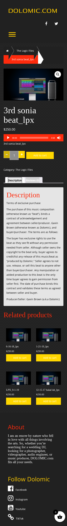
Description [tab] (15, 180)
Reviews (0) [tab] (32, 180)
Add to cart (40, 155)
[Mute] (59, 138)
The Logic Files (25, 50)
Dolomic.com (33, 10)
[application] (33, 137)
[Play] (8, 138)
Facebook (20, 489)
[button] (57, 74)
